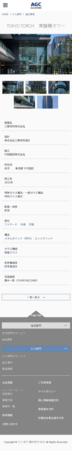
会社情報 (7, 382)
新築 (7, 210)
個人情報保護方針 (48, 400)
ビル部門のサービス (13, 356)
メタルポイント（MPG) (18, 238)
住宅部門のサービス (13, 333)
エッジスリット (44, 238)
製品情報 (7, 368)
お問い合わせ (10, 424)
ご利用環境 (44, 382)
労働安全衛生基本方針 (51, 418)
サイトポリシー (47, 391)
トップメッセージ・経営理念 (13, 392)
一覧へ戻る (33, 297)
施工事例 (30, 14)
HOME (5, 14)
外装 (23, 224)
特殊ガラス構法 (13, 196)
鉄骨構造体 (10, 266)
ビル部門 (17, 14)
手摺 (31, 224)
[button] (5, 5)
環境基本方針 (46, 409)
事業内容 (7, 400)
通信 (7, 339)
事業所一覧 (8, 406)
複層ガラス (10, 252)
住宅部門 (36, 325)
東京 (7, 168)
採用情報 (7, 415)
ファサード (10, 224)
